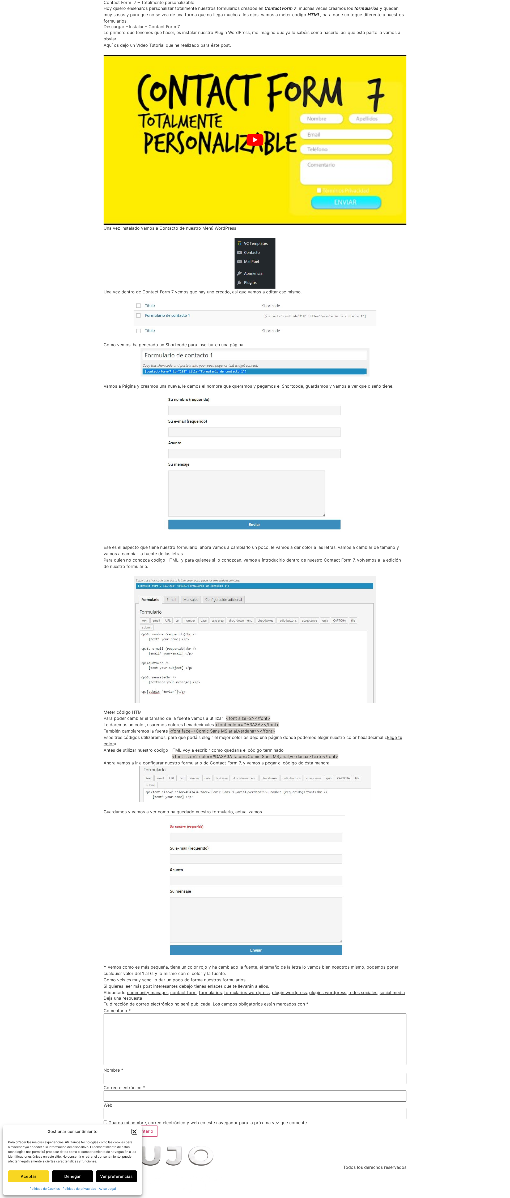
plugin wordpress (289, 992)
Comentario (117, 1010)
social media (392, 992)
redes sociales (362, 992)
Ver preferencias (116, 1176)
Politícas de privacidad (79, 1189)
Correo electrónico (124, 1087)
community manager (147, 992)
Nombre (113, 1070)
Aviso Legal (107, 1189)
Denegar (72, 1176)
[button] (134, 1131)
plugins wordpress (327, 992)
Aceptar (28, 1176)
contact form (183, 992)
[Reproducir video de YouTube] (255, 140)
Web (108, 1105)
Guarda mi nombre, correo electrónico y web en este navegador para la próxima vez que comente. (208, 1122)
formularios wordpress (247, 992)
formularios (210, 992)
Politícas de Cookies (44, 1189)
